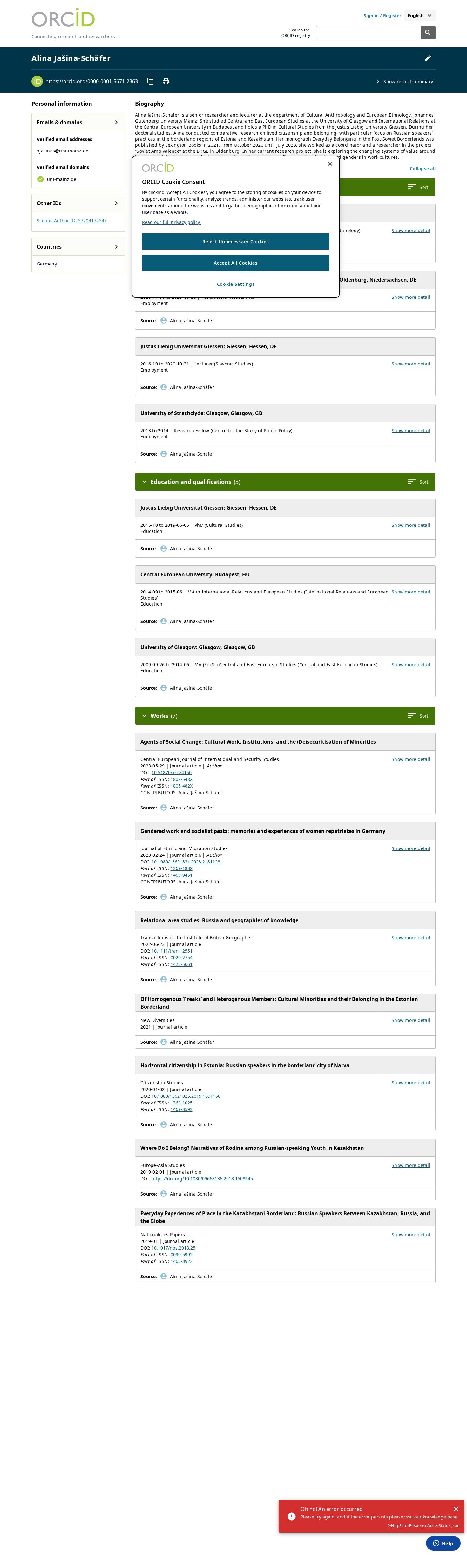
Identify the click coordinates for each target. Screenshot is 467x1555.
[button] (423, 168)
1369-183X (182, 868)
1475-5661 (182, 964)
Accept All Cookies (236, 263)
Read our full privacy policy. (171, 222)
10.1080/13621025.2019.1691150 (186, 1096)
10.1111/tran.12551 (172, 951)
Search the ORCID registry (295, 32)
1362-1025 (182, 1103)
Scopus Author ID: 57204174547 (72, 221)
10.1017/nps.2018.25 (173, 1248)
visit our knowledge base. (431, 1517)
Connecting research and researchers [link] (73, 36)
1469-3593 (182, 1109)
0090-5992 (182, 1254)
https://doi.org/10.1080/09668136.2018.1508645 (202, 1179)
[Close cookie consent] (330, 164)
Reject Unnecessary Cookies (235, 241)
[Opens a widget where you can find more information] (443, 1544)
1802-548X (182, 779)
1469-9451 (182, 875)
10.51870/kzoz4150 (172, 772)
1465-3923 (182, 1261)
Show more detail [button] (411, 230)
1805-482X (182, 786)
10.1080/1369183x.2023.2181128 (186, 862)
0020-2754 (182, 958)
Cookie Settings (236, 284)
